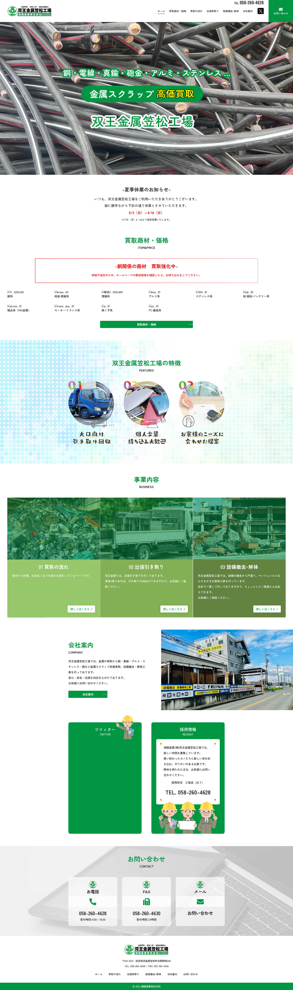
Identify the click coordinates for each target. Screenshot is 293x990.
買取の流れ (196, 11)
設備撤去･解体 (231, 11)
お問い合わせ (280, 13)
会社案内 (248, 11)
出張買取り (213, 11)
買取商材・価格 (177, 11)
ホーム (161, 11)
